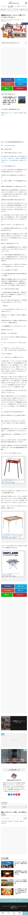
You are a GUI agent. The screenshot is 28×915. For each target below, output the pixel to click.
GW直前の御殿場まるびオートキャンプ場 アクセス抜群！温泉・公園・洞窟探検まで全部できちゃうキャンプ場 (10, 101)
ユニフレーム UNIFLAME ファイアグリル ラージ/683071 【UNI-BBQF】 (11, 574)
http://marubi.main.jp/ (10, 145)
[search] (25, 818)
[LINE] (7, 88)
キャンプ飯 (16, 821)
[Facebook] (7, 80)
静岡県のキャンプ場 (6, 21)
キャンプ (9, 9)
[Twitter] (21, 80)
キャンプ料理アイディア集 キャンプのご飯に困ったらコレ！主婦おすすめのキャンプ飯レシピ (21, 891)
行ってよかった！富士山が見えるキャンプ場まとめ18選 (21, 863)
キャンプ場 (10, 6)
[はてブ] (21, 84)
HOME (3, 9)
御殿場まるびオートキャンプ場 (8, 112)
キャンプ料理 (17, 6)
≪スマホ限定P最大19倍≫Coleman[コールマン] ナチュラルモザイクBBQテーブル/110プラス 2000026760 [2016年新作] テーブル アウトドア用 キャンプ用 (13, 535)
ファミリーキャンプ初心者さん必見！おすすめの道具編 (21, 881)
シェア (8, 914)
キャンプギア (4, 6)
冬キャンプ (22, 821)
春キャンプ (4, 823)
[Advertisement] (14, 61)
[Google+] (7, 84)
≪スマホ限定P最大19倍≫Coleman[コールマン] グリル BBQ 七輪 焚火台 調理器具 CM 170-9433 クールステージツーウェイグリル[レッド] (13, 480)
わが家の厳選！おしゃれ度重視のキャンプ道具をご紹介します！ (21, 872)
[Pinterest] (20, 88)
